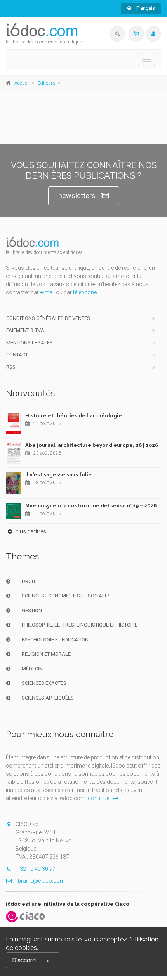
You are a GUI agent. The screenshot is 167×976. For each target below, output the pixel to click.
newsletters (77, 195)
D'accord (24, 960)
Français (145, 8)
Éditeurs (46, 83)
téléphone (85, 292)
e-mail (47, 292)
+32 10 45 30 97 (36, 869)
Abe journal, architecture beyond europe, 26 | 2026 (91, 445)
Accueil (22, 83)
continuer (99, 798)
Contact (17, 355)
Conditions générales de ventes (48, 318)
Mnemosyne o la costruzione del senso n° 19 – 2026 (91, 506)
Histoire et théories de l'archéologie (73, 416)
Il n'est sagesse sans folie (58, 475)
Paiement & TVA (25, 330)
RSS (11, 367)
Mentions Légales (29, 343)
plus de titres (30, 531)
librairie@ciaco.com (40, 881)
